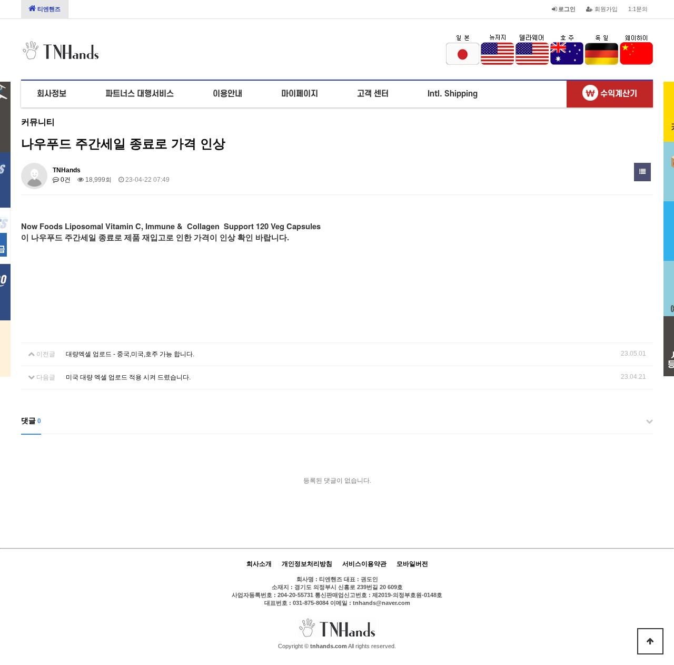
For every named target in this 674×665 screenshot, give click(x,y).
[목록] (642, 172)
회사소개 (259, 564)
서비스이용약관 (364, 564)
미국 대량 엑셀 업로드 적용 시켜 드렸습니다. (128, 377)
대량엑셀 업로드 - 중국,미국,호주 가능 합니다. (130, 354)
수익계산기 (617, 94)
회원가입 (605, 9)
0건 (65, 179)
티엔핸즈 (48, 9)
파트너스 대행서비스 (139, 94)
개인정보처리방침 (307, 564)
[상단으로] (650, 641)
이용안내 (227, 94)
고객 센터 (373, 94)
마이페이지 (299, 94)
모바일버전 (412, 564)
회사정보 (51, 94)
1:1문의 (638, 9)
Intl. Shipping (453, 94)
